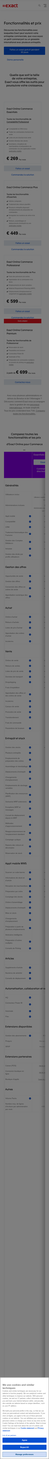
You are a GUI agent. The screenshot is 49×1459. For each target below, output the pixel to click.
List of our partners (9, 1435)
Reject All (24, 1447)
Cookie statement (27, 1428)
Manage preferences (24, 1454)
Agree (24, 1440)
